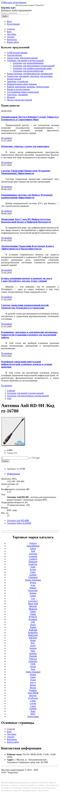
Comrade (33, 556)
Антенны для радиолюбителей (28, 71)
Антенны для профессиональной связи (32, 68)
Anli (9, 398)
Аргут (33, 682)
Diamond (33, 561)
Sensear (33, 648)
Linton (33, 595)
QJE (33, 622)
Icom (33, 585)
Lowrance (33, 601)
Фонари (11, 97)
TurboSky (33, 661)
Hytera (33, 582)
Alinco (33, 548)
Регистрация (13, 24)
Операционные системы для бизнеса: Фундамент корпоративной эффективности (27, 196)
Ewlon (33, 569)
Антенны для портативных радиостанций (34, 65)
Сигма (33, 703)
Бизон (33, 685)
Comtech (33, 559)
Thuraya (33, 658)
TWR (33, 664)
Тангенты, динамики (17, 94)
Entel (33, 567)
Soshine (33, 653)
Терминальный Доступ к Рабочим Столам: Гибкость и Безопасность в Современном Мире (30, 118)
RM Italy (33, 637)
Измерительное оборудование (22, 84)
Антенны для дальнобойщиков (28, 63)
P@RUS (33, 616)
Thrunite (33, 656)
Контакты (12, 39)
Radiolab (33, 630)
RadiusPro (33, 632)
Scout (33, 645)
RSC (33, 643)
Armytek (33, 553)
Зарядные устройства (17, 81)
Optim (33, 614)
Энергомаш (33, 716)
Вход (9, 21)
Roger (33, 640)
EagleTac (33, 564)
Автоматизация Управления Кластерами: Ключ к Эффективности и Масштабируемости (27, 247)
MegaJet (33, 606)
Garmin (32, 574)
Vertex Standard (33, 672)
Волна (33, 687)
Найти (5, 16)
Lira (33, 598)
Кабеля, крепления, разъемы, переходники (28, 86)
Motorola (33, 609)
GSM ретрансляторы (17, 52)
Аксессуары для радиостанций (22, 58)
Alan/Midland (33, 546)
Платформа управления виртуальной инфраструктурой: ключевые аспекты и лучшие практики (26, 364)
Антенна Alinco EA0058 (19, 523)
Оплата (10, 37)
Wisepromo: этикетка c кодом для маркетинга (25, 146)
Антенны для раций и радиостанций (25, 60)
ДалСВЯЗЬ (33, 693)
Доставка (11, 34)
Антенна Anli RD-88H (18, 520)
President (33, 619)
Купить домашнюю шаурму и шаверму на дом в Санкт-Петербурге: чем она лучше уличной (26, 279)
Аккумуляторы (14, 55)
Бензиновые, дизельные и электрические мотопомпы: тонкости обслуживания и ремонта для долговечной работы (29, 335)
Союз (33, 706)
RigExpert (33, 635)
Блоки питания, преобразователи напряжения (30, 73)
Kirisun (33, 593)
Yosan (33, 679)
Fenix (33, 572)
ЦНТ (32, 714)
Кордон (33, 695)
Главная (11, 29)
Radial (33, 627)
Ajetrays (33, 543)
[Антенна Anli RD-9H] (13, 445)
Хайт (33, 711)
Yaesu (33, 677)
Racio (33, 624)
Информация (13, 474)
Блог (9, 31)
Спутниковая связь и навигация (23, 92)
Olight (33, 611)
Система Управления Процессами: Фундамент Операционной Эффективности (25, 172)
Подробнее (6, 138)
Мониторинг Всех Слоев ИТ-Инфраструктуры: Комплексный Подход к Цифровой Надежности (26, 220)
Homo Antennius (33, 580)
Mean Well (33, 603)
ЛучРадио (33, 698)
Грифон (33, 690)
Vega (33, 669)
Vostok (33, 674)
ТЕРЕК (33, 708)
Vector (33, 666)
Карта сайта (13, 42)
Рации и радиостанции (18, 89)
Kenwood (33, 590)
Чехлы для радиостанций (19, 100)
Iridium (33, 588)
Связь (33, 700)
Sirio (33, 651)
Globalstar (33, 577)
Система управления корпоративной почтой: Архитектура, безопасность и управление (25, 306)
